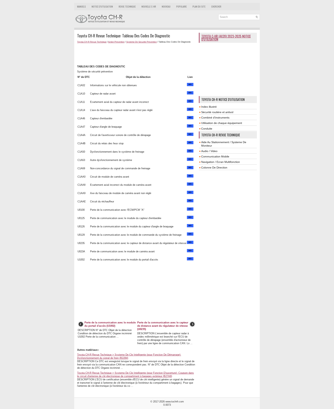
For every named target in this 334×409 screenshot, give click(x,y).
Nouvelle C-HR (148, 6)
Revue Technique (127, 6)
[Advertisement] (136, 53)
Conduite (206, 128)
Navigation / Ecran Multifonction (220, 161)
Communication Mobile (215, 156)
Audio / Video (209, 151)
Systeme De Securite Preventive (141, 42)
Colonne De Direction (214, 167)
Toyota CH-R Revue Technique (92, 42)
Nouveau (166, 6)
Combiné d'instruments (215, 117)
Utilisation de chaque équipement (221, 123)
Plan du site (199, 6)
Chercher (216, 6)
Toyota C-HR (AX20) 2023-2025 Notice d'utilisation (226, 38)
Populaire (181, 6)
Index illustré (209, 106)
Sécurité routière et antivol (217, 112)
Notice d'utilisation (102, 6)
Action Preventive (116, 42)
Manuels (81, 6)
